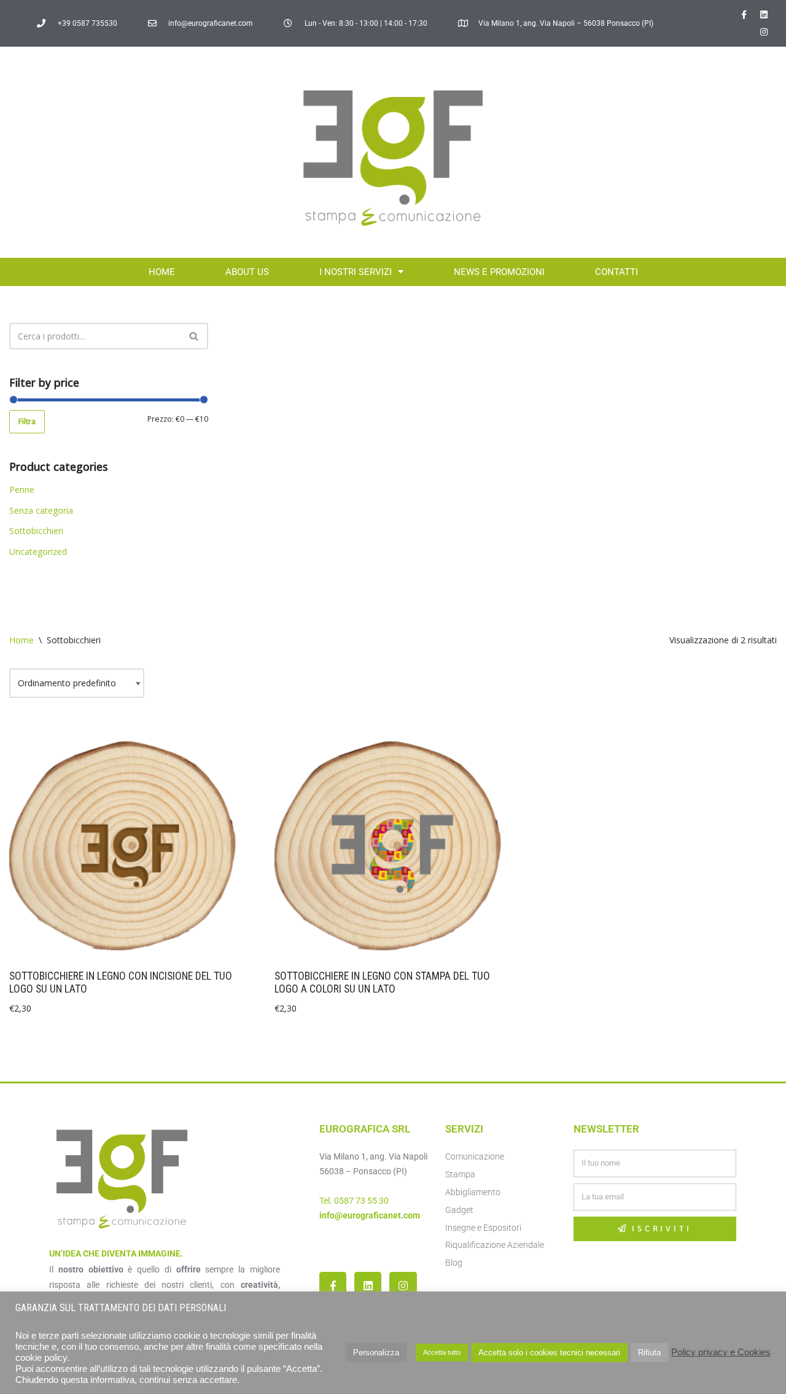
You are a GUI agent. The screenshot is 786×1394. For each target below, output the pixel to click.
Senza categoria (41, 510)
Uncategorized (38, 551)
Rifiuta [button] (649, 1352)
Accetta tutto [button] (442, 1352)
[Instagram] (763, 32)
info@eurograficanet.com (369, 1215)
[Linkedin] (763, 14)
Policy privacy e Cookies (721, 1352)
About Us (247, 271)
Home (162, 271)
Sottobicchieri (36, 530)
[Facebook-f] (743, 14)
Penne (21, 489)
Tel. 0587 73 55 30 (354, 1201)
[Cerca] (194, 336)
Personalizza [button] (376, 1352)
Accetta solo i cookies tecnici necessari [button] (549, 1352)
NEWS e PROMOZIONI (499, 271)
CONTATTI (616, 271)
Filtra (27, 421)
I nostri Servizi (355, 271)
